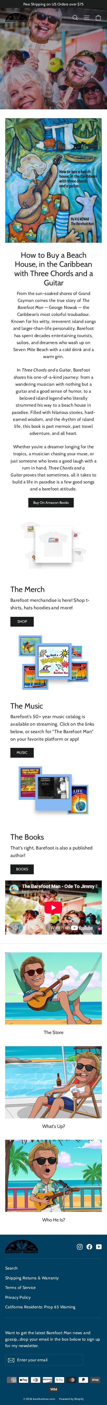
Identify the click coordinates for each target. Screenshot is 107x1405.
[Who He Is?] (53, 1176)
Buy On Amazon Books (51, 502)
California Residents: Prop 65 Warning (40, 1306)
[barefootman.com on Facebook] (89, 1246)
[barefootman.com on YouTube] (99, 1246)
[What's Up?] (53, 1082)
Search (11, 1268)
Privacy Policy (18, 1297)
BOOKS (22, 869)
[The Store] (53, 988)
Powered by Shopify (71, 1399)
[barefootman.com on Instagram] (80, 1246)
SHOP (22, 621)
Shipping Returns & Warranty (32, 1277)
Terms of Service (20, 1287)
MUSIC (22, 752)
